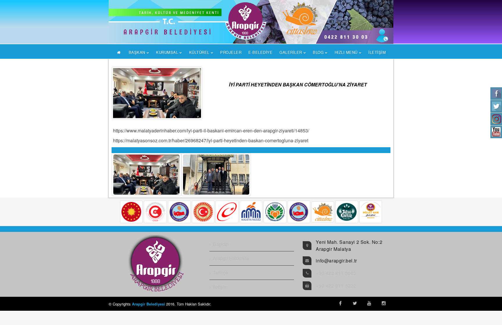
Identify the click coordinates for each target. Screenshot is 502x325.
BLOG (318, 52)
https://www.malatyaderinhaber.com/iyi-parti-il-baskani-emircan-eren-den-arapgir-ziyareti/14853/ (211, 130)
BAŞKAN (137, 52)
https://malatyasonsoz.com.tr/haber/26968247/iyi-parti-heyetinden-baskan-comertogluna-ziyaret (210, 140)
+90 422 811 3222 (336, 285)
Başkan (221, 244)
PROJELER (230, 52)
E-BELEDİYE (260, 52)
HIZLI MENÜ (346, 52)
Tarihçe (220, 272)
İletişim (220, 286)
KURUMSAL (167, 52)
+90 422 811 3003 (336, 273)
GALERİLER (290, 52)
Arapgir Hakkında (231, 258)
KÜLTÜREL (199, 52)
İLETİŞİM (377, 52)
